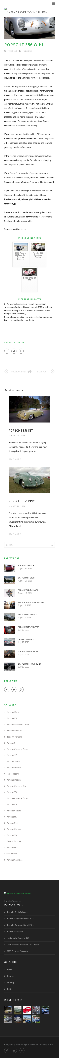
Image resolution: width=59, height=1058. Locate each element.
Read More (15, 459)
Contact (10, 976)
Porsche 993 (11, 816)
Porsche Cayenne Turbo (17, 798)
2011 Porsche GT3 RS (26, 578)
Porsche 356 (27, 51)
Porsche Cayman (13, 829)
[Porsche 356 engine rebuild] (17, 1019)
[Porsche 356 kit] (29, 409)
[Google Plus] (21, 351)
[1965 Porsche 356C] (8, 1019)
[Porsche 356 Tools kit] (36, 1010)
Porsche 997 (11, 755)
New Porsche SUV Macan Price (31, 602)
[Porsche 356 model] (27, 1010)
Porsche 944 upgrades (28, 590)
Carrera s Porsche (26, 639)
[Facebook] (6, 351)
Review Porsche (13, 841)
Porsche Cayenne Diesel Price (20, 925)
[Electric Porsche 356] (27, 1019)
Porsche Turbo (13, 761)
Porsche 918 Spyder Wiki (28, 651)
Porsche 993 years (15, 931)
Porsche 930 (11, 804)
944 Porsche (11, 853)
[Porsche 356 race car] (45, 1010)
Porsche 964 (11, 847)
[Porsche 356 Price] (29, 479)
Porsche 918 (11, 718)
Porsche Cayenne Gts (16, 786)
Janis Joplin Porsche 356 (18, 938)
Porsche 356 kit (21, 430)
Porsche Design (13, 779)
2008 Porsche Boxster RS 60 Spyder (23, 944)
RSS (9, 989)
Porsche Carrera (13, 810)
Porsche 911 (11, 743)
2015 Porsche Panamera (17, 951)
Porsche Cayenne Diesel (17, 749)
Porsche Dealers (13, 767)
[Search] (52, 545)
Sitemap (10, 982)
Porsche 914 (11, 823)
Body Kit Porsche (14, 736)
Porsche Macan (13, 712)
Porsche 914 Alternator (28, 627)
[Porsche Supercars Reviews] (25, 12)
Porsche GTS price (26, 565)
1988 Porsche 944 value (28, 615)
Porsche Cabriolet (14, 859)
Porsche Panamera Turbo (17, 724)
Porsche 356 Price (23, 501)
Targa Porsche (12, 773)
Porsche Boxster (14, 730)
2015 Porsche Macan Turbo (30, 664)
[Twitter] (13, 351)
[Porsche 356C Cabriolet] (36, 1019)
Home (9, 969)
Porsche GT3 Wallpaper (17, 912)
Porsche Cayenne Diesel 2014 (20, 918)
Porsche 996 (11, 835)
